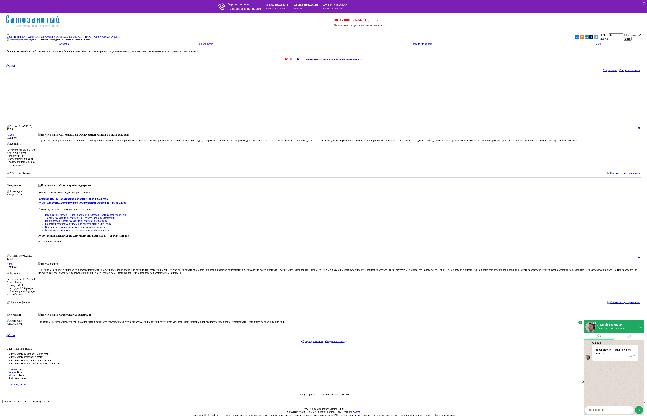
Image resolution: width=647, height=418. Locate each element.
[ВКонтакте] (577, 37)
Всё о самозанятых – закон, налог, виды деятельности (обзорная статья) (86, 214)
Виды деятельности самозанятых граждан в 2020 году (76, 220)
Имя (602, 34)
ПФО (88, 36)
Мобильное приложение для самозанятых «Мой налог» (77, 230)
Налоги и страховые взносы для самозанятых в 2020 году (78, 223)
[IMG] (10, 375)
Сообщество (206, 43)
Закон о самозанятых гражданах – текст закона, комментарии (80, 217)
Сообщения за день (422, 43)
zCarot (356, 411)
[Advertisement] (323, 98)
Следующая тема (335, 341)
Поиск (597, 43)
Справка (64, 43)
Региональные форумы (69, 36)
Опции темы (610, 70)
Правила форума (16, 384)
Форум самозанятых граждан (36, 36)
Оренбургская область (107, 36)
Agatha (10, 134)
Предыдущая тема (313, 341)
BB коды (12, 369)
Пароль (604, 38)
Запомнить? (634, 35)
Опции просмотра (629, 70)
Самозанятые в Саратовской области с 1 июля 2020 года (73, 198)
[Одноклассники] (582, 37)
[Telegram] (596, 37)
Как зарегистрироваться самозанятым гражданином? (75, 227)
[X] (591, 37)
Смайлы (11, 372)
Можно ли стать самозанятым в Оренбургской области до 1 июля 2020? (82, 202)
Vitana (10, 263)
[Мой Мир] (587, 37)
